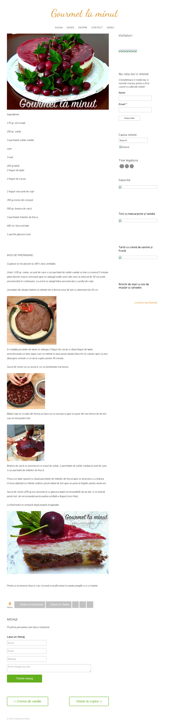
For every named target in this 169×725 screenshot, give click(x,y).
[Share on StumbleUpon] (90, 604)
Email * (123, 104)
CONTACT (97, 27)
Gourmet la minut (84, 13)
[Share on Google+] (75, 604)
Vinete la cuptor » (89, 701)
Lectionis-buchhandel (145, 302)
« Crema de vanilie (27, 701)
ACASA (59, 27)
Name (122, 92)
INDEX (70, 27)
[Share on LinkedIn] (82, 604)
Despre (82, 27)
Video (110, 27)
